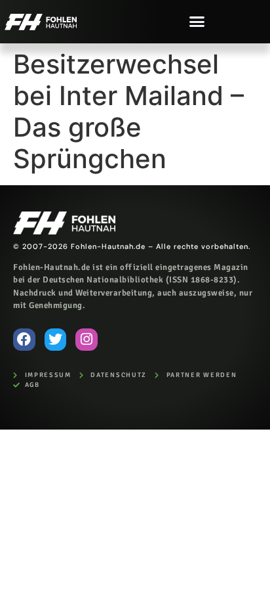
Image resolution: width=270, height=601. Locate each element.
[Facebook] (24, 339)
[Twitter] (56, 339)
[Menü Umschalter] (197, 21)
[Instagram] (86, 339)
